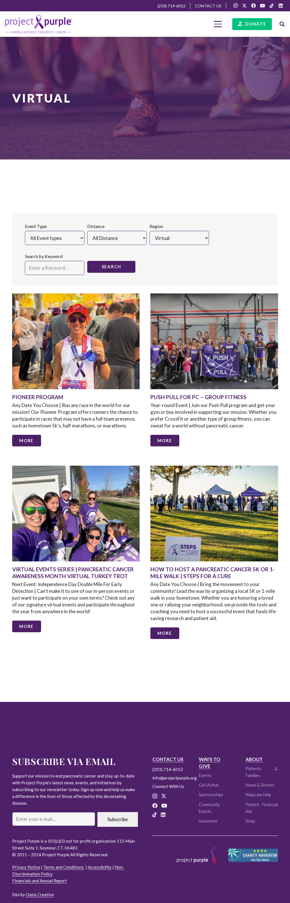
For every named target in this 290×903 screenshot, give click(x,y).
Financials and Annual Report (39, 880)
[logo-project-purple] (38, 24)
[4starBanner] (253, 855)
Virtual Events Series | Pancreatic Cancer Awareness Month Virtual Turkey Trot (73, 572)
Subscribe (117, 819)
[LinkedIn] (280, 5)
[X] (244, 5)
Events (205, 775)
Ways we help (258, 794)
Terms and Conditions (64, 867)
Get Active (209, 784)
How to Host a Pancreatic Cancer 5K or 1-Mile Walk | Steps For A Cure (212, 572)
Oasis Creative (40, 894)
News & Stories (260, 784)
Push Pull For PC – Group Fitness (198, 397)
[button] (217, 24)
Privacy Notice (26, 867)
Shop (250, 820)
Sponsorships (211, 794)
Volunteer (208, 820)
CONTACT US (168, 759)
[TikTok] (271, 5)
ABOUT (254, 759)
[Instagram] (235, 5)
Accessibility (100, 867)
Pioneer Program (37, 397)
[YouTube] (262, 5)
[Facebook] (253, 5)
